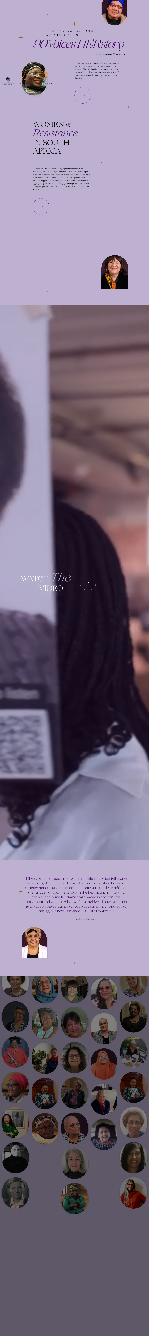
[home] (8, 81)
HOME (22, 84)
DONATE (39, 84)
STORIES (30, 84)
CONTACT (48, 84)
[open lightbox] (88, 582)
